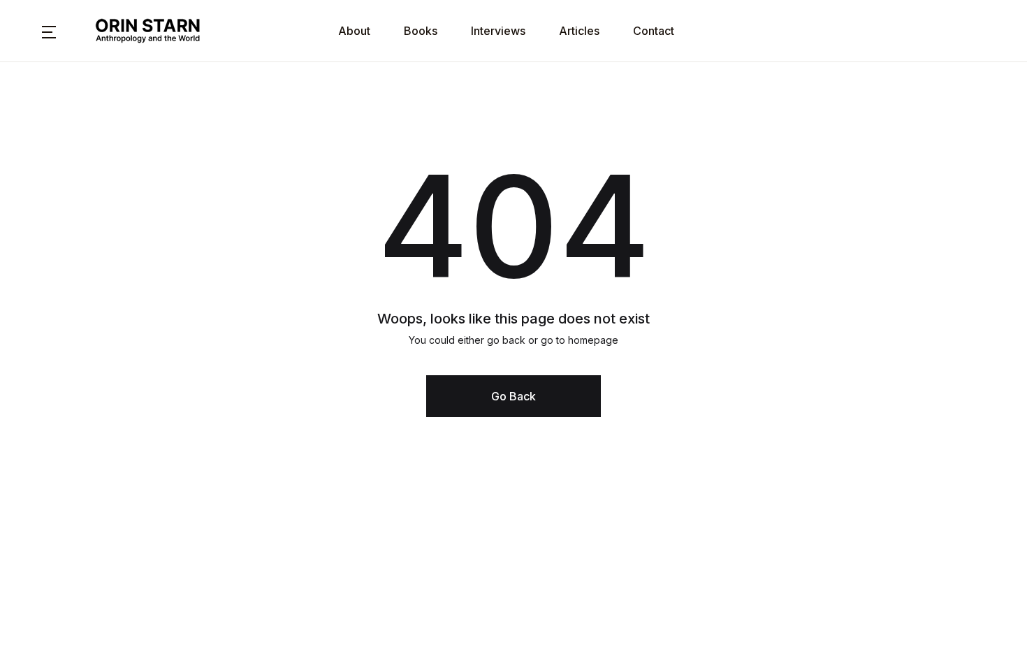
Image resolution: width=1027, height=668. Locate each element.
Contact (653, 31)
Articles (579, 31)
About (354, 31)
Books (420, 31)
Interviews (498, 31)
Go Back (513, 396)
